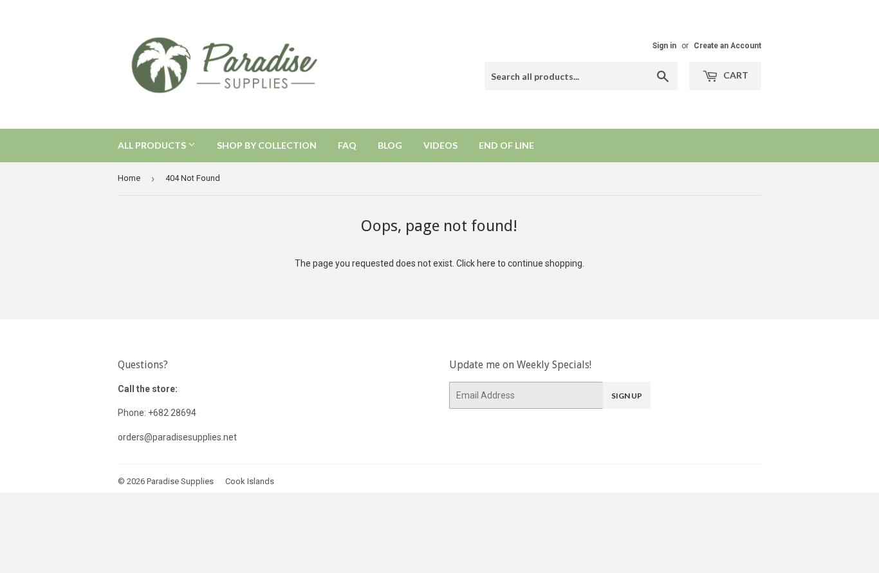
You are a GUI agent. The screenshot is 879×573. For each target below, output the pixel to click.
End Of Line (506, 145)
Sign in (664, 45)
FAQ (347, 145)
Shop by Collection (267, 145)
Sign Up (626, 395)
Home (129, 178)
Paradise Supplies (180, 481)
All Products (153, 145)
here (486, 263)
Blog (390, 145)
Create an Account (727, 45)
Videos (440, 145)
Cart (734, 75)
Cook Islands (249, 481)
